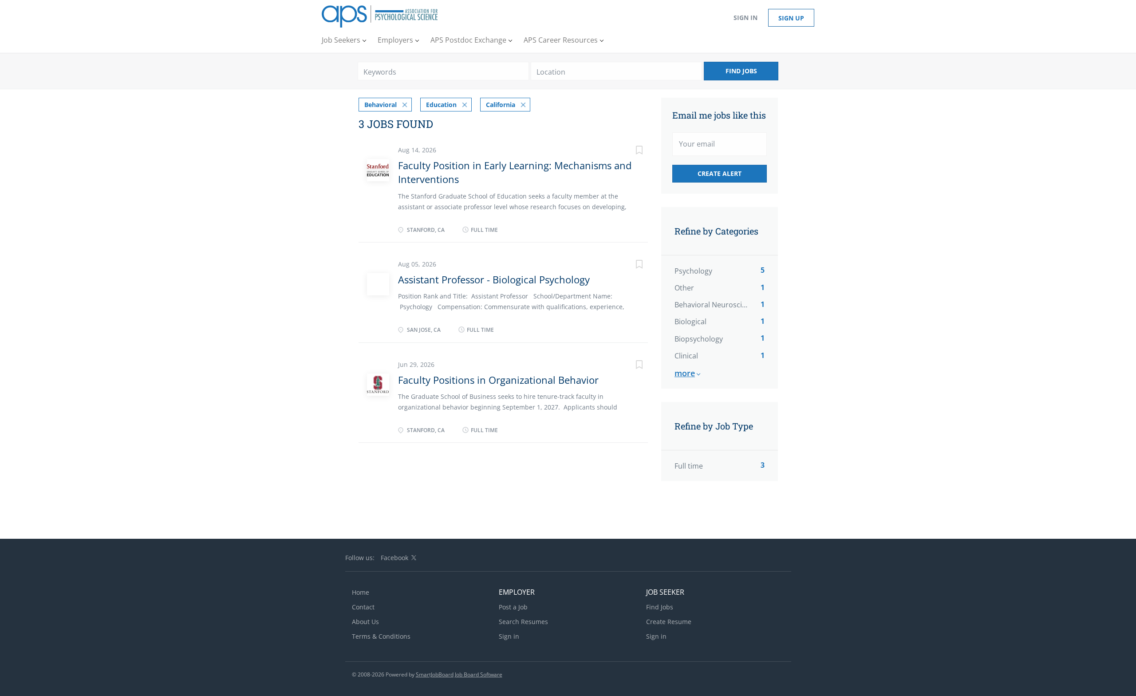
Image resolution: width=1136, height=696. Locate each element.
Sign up (791, 18)
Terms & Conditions (381, 636)
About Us (365, 621)
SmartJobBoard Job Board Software (459, 674)
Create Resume (668, 621)
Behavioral (380, 104)
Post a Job (513, 607)
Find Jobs (741, 71)
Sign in (745, 17)
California (500, 104)
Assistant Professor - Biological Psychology (494, 279)
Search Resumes (523, 621)
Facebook (394, 557)
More (684, 373)
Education (441, 104)
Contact (363, 607)
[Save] (630, 151)
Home (360, 592)
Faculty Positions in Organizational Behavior (498, 379)
